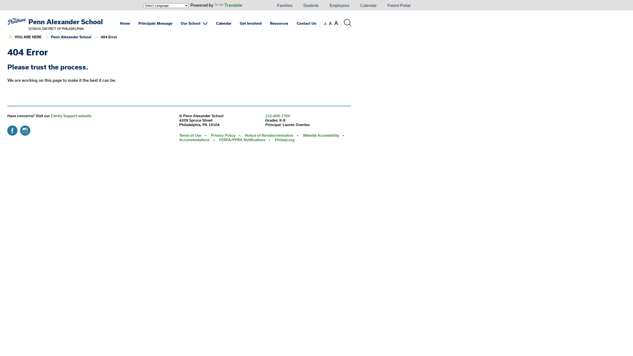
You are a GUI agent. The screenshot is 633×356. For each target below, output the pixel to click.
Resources (279, 23)
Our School (190, 23)
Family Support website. (71, 116)
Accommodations (194, 140)
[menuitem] (254, 5)
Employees (339, 5)
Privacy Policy (223, 135)
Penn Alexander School (65, 21)
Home (125, 23)
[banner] (179, 28)
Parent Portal (398, 5)
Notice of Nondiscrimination (269, 135)
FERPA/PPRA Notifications (242, 140)
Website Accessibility (321, 135)
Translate (233, 5)
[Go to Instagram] (25, 129)
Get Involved (251, 23)
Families (284, 5)
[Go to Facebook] (12, 129)
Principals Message (155, 23)
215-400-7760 (277, 116)
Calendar (368, 5)
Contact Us (306, 23)
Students (311, 5)
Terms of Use (190, 135)
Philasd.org (284, 140)
